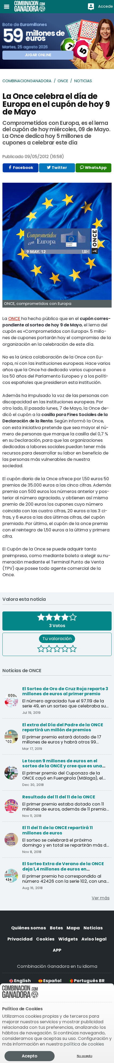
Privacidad (20, 939)
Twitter (59, 167)
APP (57, 950)
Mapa (73, 928)
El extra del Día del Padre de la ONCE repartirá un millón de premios (62, 727)
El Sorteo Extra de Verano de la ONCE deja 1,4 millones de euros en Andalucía (63, 869)
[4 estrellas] (65, 649)
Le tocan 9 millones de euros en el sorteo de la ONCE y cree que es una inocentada (62, 766)
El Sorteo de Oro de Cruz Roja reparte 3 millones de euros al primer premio (65, 691)
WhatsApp (95, 167)
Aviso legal (94, 939)
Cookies (45, 939)
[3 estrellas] (57, 649)
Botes (56, 928)
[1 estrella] (41, 649)
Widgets (68, 939)
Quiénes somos (28, 928)
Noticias (83, 81)
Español (52, 981)
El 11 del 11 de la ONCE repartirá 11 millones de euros (57, 830)
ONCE (63, 81)
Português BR (89, 981)
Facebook (22, 167)
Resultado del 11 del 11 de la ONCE (58, 797)
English (22, 981)
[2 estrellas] (49, 649)
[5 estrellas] (73, 649)
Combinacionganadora (26, 81)
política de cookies (84, 1044)
